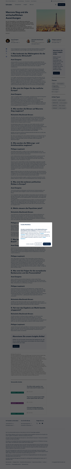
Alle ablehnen (38, 244)
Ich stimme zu (47, 244)
